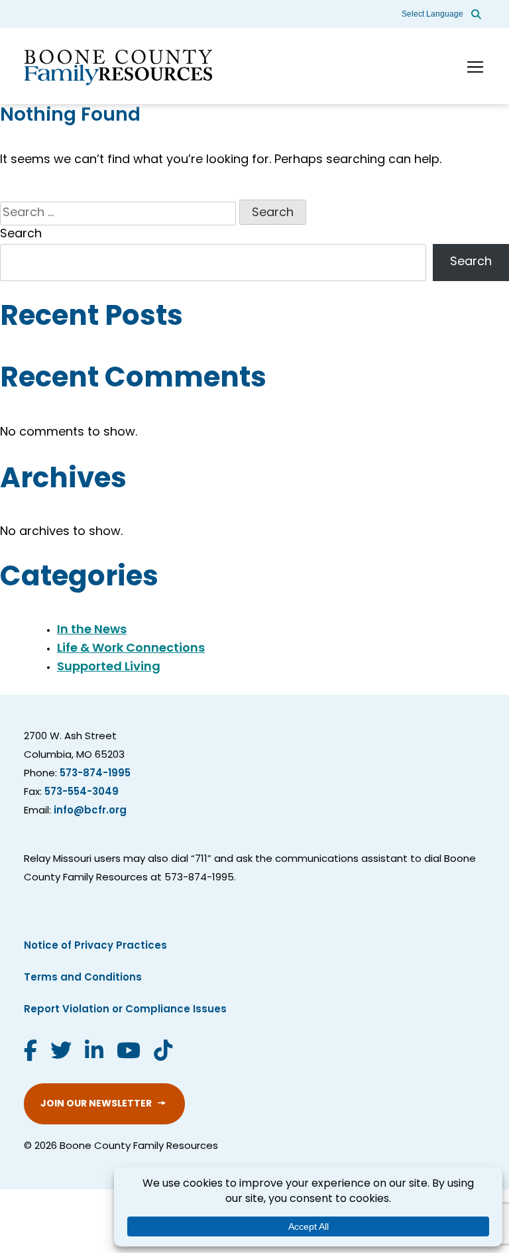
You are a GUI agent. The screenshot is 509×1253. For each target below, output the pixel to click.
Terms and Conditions (83, 978)
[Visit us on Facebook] (30, 1052)
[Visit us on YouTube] (129, 1052)
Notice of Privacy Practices (95, 946)
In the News (92, 630)
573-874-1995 (95, 774)
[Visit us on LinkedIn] (94, 1052)
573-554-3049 (81, 793)
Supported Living (108, 668)
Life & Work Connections (131, 649)
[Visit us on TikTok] (163, 1052)
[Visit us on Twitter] (61, 1052)
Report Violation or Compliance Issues (125, 1010)
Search (21, 235)
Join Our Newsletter (96, 1104)
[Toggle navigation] (475, 67)
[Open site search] (476, 14)
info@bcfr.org (90, 811)
